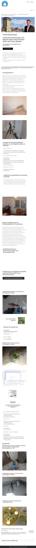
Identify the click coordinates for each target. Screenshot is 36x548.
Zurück (31, 10)
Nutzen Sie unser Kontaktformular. (10, 540)
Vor (33, 10)
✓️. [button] (11, 68)
